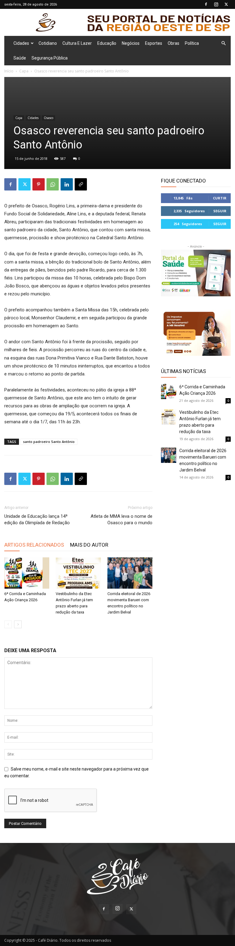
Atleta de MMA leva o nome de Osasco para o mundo (121, 519)
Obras (173, 43)
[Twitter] (226, 4)
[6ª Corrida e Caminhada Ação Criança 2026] (26, 572)
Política (192, 43)
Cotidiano (48, 43)
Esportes (153, 43)
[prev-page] (8, 624)
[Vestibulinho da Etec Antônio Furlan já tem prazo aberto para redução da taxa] (78, 572)
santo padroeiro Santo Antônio (49, 441)
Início (8, 71)
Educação (106, 43)
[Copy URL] (81, 184)
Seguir (219, 211)
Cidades (21, 43)
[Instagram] (216, 4)
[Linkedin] (67, 184)
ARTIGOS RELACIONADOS (34, 545)
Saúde (19, 58)
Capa (23, 71)
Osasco (48, 118)
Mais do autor (89, 545)
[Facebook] (206, 4)
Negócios (131, 43)
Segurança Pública (50, 58)
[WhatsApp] (53, 184)
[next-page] (18, 624)
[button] (223, 43)
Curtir (219, 198)
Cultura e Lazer (77, 43)
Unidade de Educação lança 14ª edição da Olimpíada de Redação (37, 519)
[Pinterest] (38, 184)
